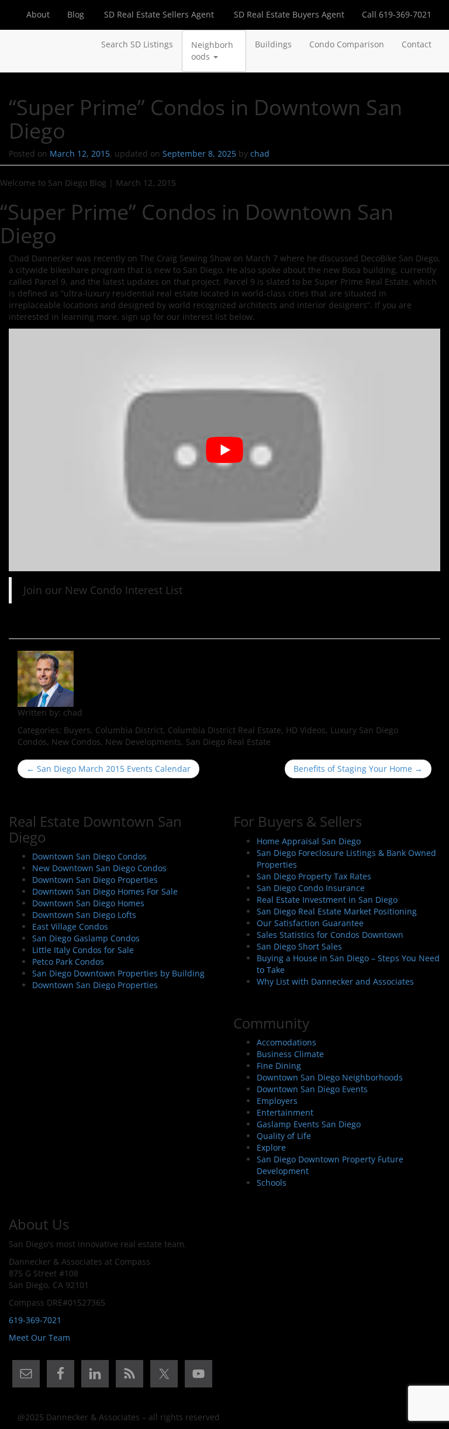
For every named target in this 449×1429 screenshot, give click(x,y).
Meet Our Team (39, 1337)
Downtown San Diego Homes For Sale (105, 891)
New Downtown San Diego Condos (99, 868)
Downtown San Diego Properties (95, 879)
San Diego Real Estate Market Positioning (337, 911)
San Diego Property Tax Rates (314, 876)
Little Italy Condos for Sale (83, 949)
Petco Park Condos (68, 961)
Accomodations (286, 1042)
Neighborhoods (212, 50)
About (38, 14)
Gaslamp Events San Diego (309, 1124)
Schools (271, 1182)
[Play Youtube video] (224, 450)
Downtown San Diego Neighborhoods (330, 1077)
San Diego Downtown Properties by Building (118, 973)
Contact (416, 44)
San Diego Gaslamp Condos (86, 938)
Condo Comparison (346, 44)
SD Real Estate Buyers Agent (288, 14)
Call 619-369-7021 (396, 14)
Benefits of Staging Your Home (358, 768)
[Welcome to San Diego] (17, 44)
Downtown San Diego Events (312, 1089)
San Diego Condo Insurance (311, 887)
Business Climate (290, 1053)
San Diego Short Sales (299, 946)
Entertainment (285, 1112)
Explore (271, 1147)
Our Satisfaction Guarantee (310, 922)
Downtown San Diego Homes (88, 903)
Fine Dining (279, 1065)
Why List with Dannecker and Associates (335, 981)
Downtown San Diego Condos (89, 856)
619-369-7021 (35, 1320)
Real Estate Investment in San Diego (327, 899)
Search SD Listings (137, 44)
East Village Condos (70, 926)
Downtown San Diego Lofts (84, 914)
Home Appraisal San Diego (309, 841)
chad (260, 153)
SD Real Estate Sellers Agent (158, 14)
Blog (75, 14)
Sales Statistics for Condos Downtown (330, 934)
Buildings (273, 44)
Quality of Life (284, 1135)
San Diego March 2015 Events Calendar (108, 768)
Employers (277, 1100)
